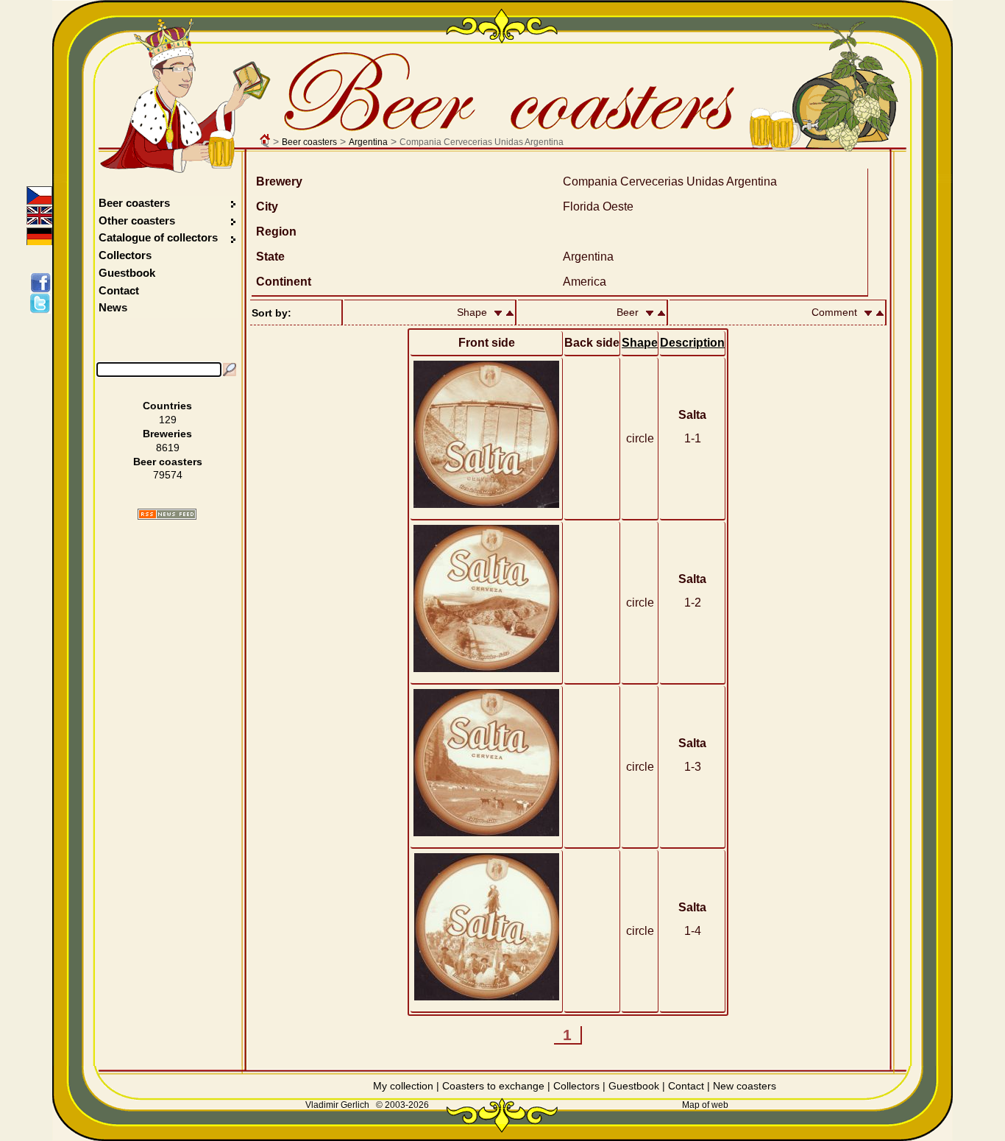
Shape (640, 342)
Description (692, 342)
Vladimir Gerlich (337, 1105)
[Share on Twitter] (43, 303)
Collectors (125, 255)
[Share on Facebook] (43, 282)
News (113, 307)
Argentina (368, 142)
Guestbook (127, 272)
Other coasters (138, 220)
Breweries (167, 433)
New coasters (744, 1086)
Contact (119, 290)
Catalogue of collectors (158, 237)
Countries (167, 405)
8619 (168, 447)
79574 (167, 475)
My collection (403, 1086)
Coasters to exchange (493, 1086)
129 (168, 419)
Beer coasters (309, 142)
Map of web (705, 1105)
